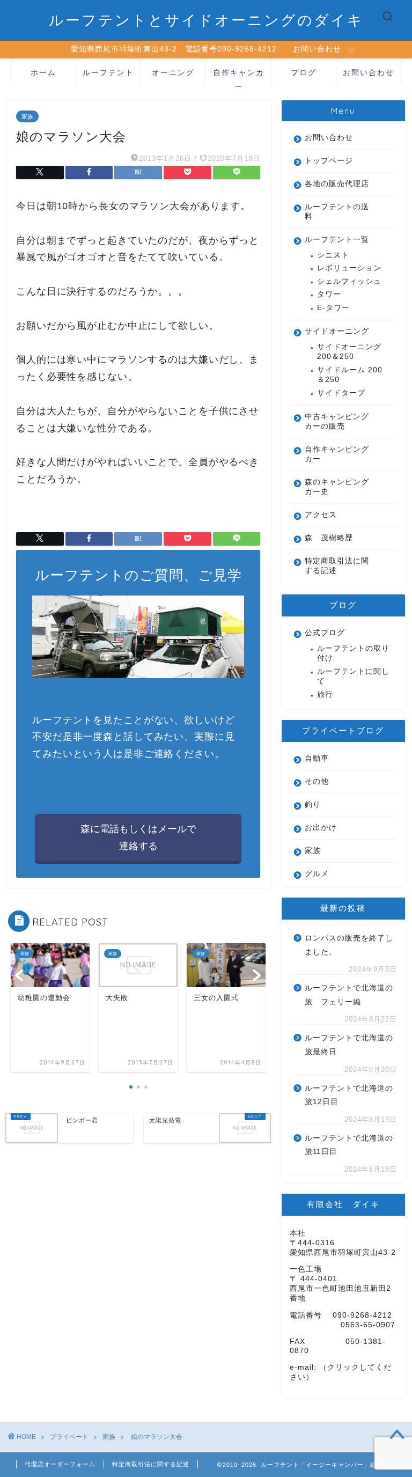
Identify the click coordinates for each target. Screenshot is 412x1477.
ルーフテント (108, 72)
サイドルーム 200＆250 (349, 375)
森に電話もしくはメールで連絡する (138, 837)
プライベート (69, 1437)
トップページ (329, 161)
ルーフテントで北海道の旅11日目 (349, 1145)
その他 (317, 781)
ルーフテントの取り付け (353, 653)
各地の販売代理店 (337, 184)
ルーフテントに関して (353, 676)
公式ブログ (325, 633)
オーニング (173, 72)
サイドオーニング (337, 331)
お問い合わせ (368, 72)
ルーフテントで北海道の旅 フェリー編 (349, 995)
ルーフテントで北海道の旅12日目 (349, 1095)
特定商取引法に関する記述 (337, 566)
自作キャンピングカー (337, 454)
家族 (27, 116)
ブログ (304, 72)
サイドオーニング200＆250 (349, 352)
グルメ (317, 874)
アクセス (321, 515)
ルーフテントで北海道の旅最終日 (349, 1045)
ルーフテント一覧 (337, 240)
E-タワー (333, 308)
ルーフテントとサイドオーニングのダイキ (206, 20)
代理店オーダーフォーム (60, 1464)
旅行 (325, 694)
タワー (333, 294)
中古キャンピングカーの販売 (337, 421)
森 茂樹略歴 (329, 538)
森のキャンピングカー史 (337, 487)
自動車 (317, 758)
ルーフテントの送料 (337, 212)
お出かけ (321, 828)
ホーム (43, 72)
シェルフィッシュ (349, 281)
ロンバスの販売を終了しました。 (349, 945)
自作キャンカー (238, 76)
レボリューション (349, 268)
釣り (313, 804)
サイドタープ (341, 393)
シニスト (333, 255)
